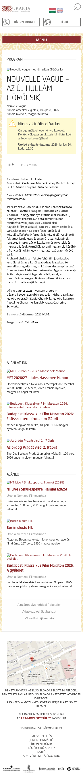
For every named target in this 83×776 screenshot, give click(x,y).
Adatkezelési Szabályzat (39, 611)
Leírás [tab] (10, 165)
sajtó (41, 752)
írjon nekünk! (41, 744)
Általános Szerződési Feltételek (39, 604)
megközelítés (41, 736)
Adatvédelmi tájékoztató (41, 756)
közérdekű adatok (41, 748)
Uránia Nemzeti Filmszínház (26, 495)
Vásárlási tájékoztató (39, 618)
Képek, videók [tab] (29, 165)
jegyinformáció (41, 740)
